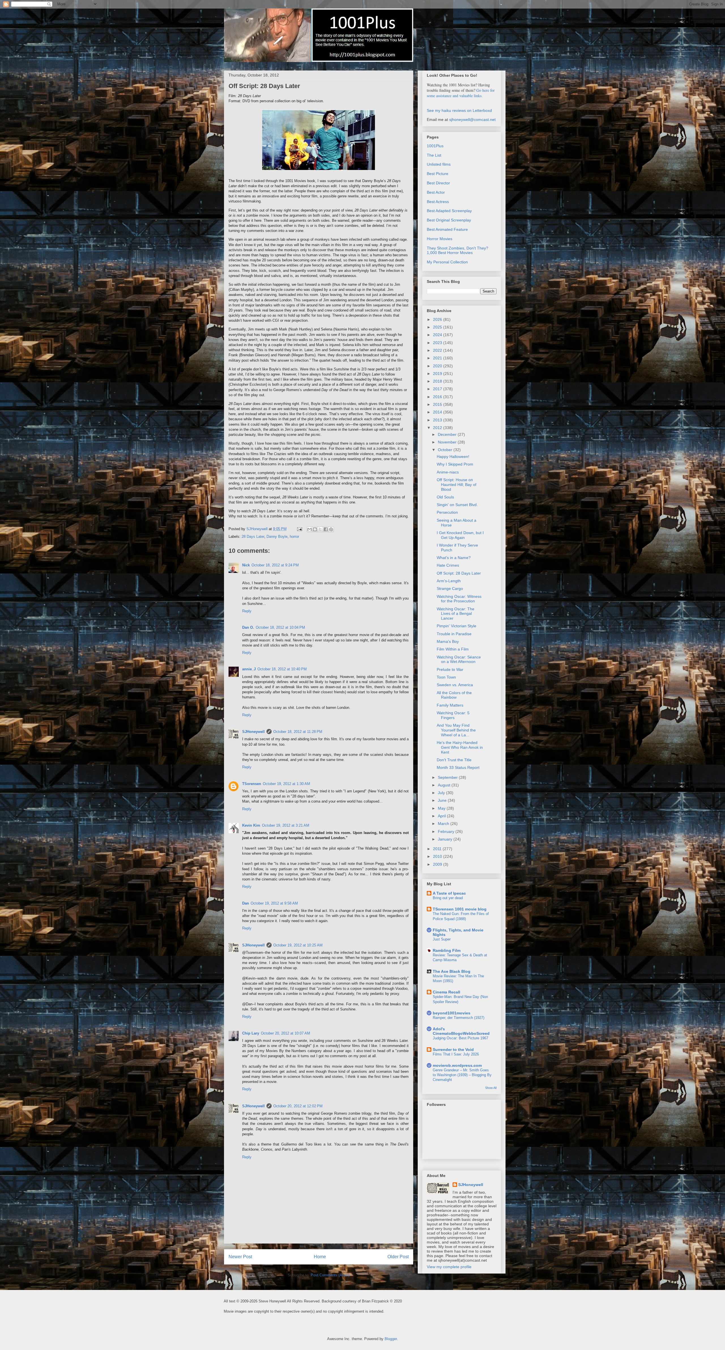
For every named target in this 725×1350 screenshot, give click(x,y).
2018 (438, 381)
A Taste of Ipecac (449, 893)
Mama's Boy (448, 641)
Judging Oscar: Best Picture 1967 (460, 1038)
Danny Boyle (276, 536)
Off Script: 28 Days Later (459, 573)
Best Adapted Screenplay (449, 210)
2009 (438, 864)
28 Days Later (253, 536)
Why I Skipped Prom (455, 464)
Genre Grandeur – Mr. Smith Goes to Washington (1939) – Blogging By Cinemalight (462, 1075)
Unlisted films (439, 164)
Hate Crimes (448, 565)
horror (294, 536)
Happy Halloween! (453, 456)
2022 (438, 350)
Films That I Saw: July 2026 (456, 1054)
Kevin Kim (251, 825)
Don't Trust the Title (454, 760)
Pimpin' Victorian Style (456, 626)
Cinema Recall (446, 992)
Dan (245, 903)
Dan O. (248, 627)
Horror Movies (439, 238)
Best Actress (438, 201)
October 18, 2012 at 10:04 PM (280, 627)
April (442, 816)
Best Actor (436, 192)
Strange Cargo (450, 588)
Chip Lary (250, 1033)
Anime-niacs (448, 472)
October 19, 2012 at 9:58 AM (274, 903)
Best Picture (437, 173)
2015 (438, 404)
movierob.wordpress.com (457, 1065)
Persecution (447, 512)
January (445, 839)
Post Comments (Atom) (330, 1275)
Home (320, 1256)
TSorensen (251, 784)
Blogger (391, 1339)
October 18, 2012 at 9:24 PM (275, 565)
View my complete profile (449, 1266)
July (442, 792)
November (448, 442)
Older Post (398, 1256)
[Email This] (309, 529)
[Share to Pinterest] (331, 529)
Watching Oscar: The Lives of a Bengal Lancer (455, 614)
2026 (438, 319)
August (444, 785)
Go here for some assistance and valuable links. (461, 93)
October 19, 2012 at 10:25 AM (298, 945)
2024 (438, 334)
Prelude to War (450, 669)
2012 (438, 427)
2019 (438, 373)
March (444, 823)
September (448, 777)
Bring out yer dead (448, 898)
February (446, 831)
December (448, 434)
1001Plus (435, 146)
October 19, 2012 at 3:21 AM (285, 825)
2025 (438, 327)
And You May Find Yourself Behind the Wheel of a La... (456, 730)
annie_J (249, 669)
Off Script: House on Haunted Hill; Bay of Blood (456, 484)
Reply (246, 611)
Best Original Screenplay (449, 220)
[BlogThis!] (315, 529)
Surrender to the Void (453, 1049)
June (443, 800)
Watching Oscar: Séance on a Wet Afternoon (459, 659)
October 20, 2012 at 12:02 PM (298, 1106)
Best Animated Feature (447, 229)
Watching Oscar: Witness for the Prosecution (459, 598)
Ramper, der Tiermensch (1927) (458, 1018)
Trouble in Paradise (454, 634)
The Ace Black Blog (451, 971)
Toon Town (446, 677)
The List (434, 155)
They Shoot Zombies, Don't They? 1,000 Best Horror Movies (457, 250)
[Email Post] (299, 529)
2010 (438, 856)
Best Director (438, 183)
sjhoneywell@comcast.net (472, 119)
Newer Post (240, 1256)
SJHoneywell (253, 732)
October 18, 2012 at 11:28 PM (297, 732)
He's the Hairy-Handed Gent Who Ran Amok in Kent (460, 747)
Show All (490, 1087)
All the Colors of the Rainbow (454, 695)
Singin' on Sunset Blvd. (457, 504)
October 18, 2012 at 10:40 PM (282, 669)
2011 (438, 848)
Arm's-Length (449, 581)
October (445, 449)
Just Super (442, 939)
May (442, 808)
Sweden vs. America (455, 685)
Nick (246, 565)
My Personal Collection (447, 262)
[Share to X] (320, 529)
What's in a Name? (454, 557)
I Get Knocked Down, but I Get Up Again (460, 535)
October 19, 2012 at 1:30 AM (286, 784)
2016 (438, 396)
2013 (438, 420)
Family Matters (450, 705)
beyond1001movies (451, 1013)
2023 (438, 342)
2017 (438, 389)
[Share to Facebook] (326, 529)
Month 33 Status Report (458, 767)
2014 (438, 412)
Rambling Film (446, 950)
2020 (438, 366)
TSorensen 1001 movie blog (460, 909)
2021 (438, 358)
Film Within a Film (453, 649)
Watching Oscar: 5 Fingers (453, 715)
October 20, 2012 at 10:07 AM (285, 1033)
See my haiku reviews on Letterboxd (459, 110)
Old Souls (445, 497)
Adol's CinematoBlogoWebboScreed (461, 1031)
